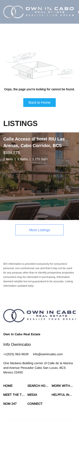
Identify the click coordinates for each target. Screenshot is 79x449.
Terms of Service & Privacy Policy (23, 433)
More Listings (39, 230)
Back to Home (39, 102)
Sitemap (47, 438)
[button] (38, 12)
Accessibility (60, 438)
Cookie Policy (53, 433)
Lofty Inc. (25, 426)
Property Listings (30, 438)
